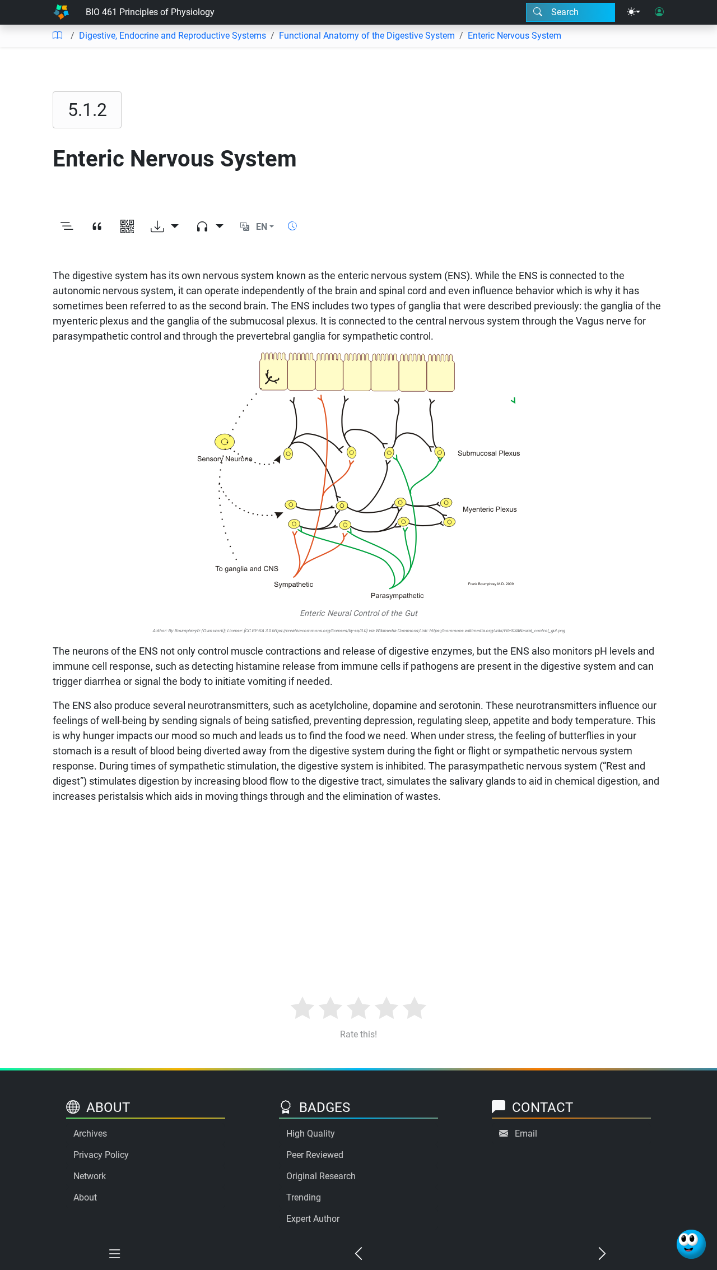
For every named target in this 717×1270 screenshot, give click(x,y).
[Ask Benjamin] (691, 1244)
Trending (303, 1197)
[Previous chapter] (359, 1254)
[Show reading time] (292, 226)
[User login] (659, 12)
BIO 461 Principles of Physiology (150, 12)
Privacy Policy (101, 1155)
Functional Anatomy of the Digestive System (367, 35)
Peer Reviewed (314, 1155)
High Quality (310, 1133)
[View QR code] (127, 227)
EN (261, 226)
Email (526, 1133)
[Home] (61, 12)
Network (89, 1176)
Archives (90, 1133)
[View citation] (97, 227)
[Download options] (164, 227)
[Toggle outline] (67, 227)
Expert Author (312, 1218)
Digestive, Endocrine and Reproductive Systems (172, 35)
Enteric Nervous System (514, 35)
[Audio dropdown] (209, 227)
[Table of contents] (57, 36)
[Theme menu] (634, 12)
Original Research (321, 1176)
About (85, 1197)
